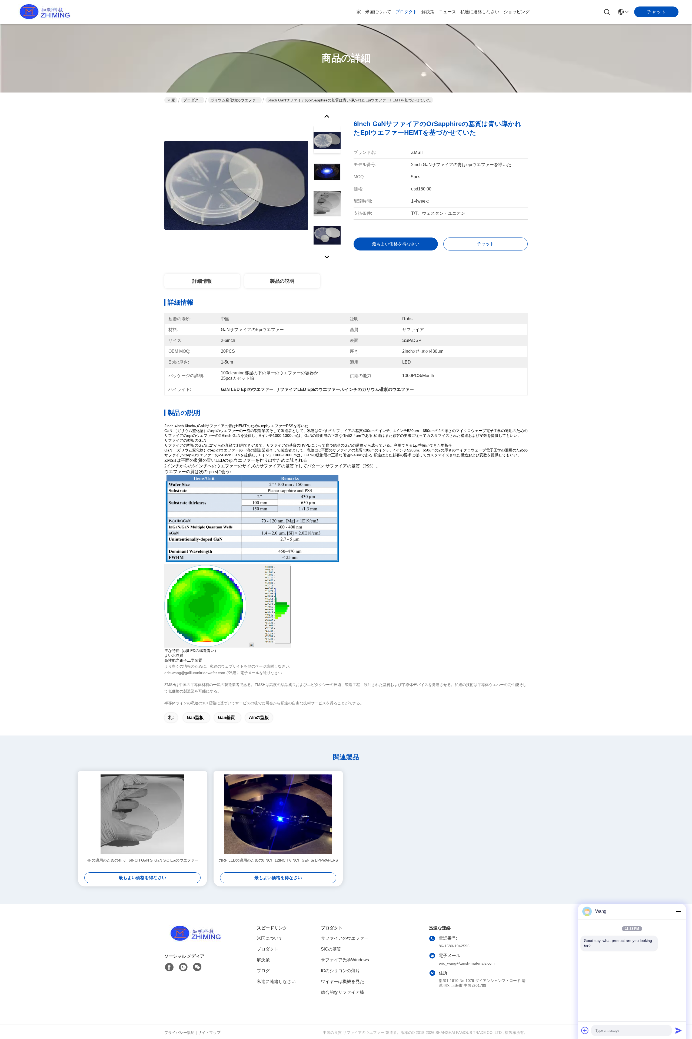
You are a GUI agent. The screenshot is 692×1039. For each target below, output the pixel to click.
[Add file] (585, 1030)
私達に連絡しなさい (479, 11)
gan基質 (226, 717)
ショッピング (517, 11)
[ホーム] (194, 940)
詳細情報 (202, 281)
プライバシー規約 (179, 1032)
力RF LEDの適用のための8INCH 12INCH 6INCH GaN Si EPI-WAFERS (278, 860)
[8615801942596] (183, 967)
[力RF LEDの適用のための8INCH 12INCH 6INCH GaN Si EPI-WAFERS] (278, 814)
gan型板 (195, 717)
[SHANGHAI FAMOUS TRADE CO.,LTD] (43, 12)
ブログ (263, 970)
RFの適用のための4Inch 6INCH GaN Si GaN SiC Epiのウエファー (142, 860)
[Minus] (678, 911)
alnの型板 (259, 717)
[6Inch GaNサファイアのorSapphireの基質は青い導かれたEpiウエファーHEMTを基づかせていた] (236, 185)
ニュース (447, 11)
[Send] (678, 1030)
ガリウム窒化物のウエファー (235, 100)
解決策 (427, 11)
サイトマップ (209, 1032)
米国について (378, 11)
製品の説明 (282, 281)
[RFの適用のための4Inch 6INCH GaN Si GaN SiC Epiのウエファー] (142, 814)
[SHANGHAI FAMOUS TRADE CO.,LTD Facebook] (169, 967)
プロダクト (406, 11)
